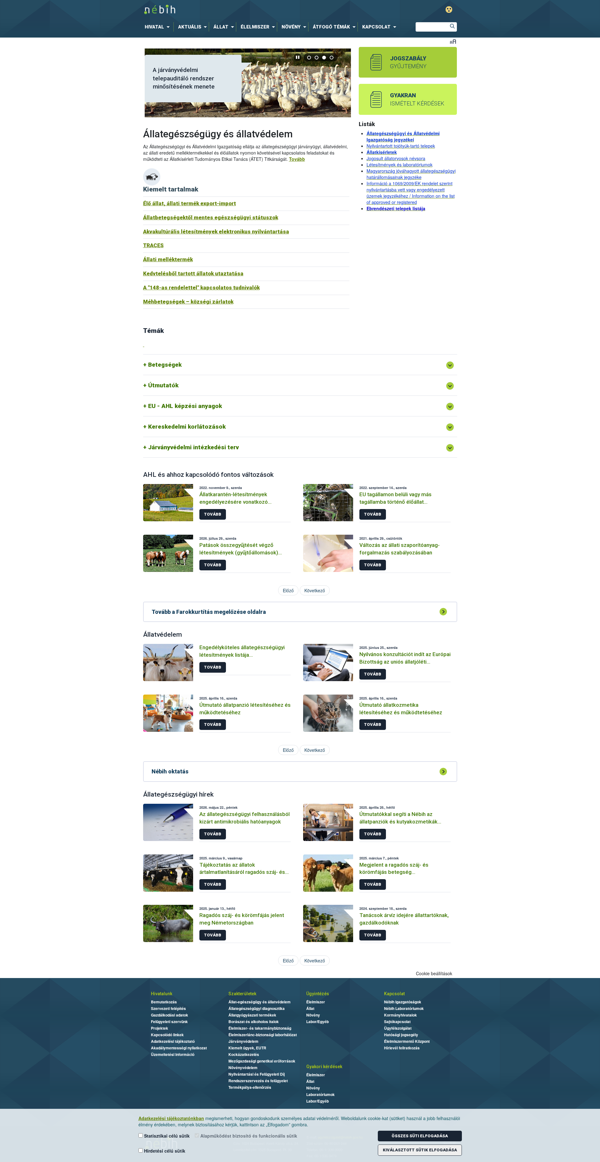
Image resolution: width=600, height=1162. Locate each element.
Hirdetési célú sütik (164, 1151)
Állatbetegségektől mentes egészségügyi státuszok (210, 217)
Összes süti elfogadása (420, 1136)
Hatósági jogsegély (401, 1034)
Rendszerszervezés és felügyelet (258, 1080)
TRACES (153, 245)
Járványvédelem (243, 1041)
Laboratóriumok (320, 1094)
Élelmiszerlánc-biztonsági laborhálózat (262, 1034)
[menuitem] (158, 27)
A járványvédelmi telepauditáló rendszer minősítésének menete (184, 78)
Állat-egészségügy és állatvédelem (259, 1002)
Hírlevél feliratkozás (402, 1048)
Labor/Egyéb (317, 1021)
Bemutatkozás (164, 1002)
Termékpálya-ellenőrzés (249, 1087)
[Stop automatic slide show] (297, 57)
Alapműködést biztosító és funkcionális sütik (248, 1136)
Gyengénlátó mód (449, 9)
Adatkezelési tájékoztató (173, 1041)
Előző (288, 590)
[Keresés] (452, 27)
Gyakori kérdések (324, 1066)
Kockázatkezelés (243, 1054)
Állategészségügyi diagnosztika (256, 1008)
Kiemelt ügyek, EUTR (247, 1048)
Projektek (159, 1028)
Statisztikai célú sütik (166, 1136)
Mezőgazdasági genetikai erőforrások (261, 1061)
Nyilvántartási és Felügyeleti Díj (256, 1074)
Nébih (233, 10)
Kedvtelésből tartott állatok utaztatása (193, 273)
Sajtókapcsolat (397, 1021)
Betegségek (165, 364)
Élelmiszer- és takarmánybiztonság (259, 1028)
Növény (313, 1015)
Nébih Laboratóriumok (404, 1008)
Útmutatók (163, 385)
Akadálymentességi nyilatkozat (179, 1048)
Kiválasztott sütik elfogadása (420, 1150)
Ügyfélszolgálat (398, 1028)
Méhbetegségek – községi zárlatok (188, 301)
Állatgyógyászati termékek (252, 1015)
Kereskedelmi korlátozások (187, 426)
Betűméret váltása (453, 41)
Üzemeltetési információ (172, 1054)
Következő (314, 590)
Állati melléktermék (168, 259)
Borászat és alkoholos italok (253, 1021)
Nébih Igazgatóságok (402, 1002)
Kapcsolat (394, 993)
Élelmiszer (315, 1002)
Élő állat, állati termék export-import (189, 203)
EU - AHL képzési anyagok (185, 406)
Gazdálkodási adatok (169, 1015)
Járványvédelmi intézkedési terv (193, 447)
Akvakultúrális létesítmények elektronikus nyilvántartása (216, 231)
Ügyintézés (317, 993)
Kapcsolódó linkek (167, 1034)
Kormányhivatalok (400, 1015)
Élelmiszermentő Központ (407, 1041)
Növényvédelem (243, 1067)
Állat (310, 1008)
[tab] (309, 57)
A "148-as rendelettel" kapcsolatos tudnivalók (201, 287)
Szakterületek (242, 993)
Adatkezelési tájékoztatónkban (171, 1118)
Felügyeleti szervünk (169, 1021)
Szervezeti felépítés (168, 1008)
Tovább (297, 159)
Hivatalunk (161, 993)
